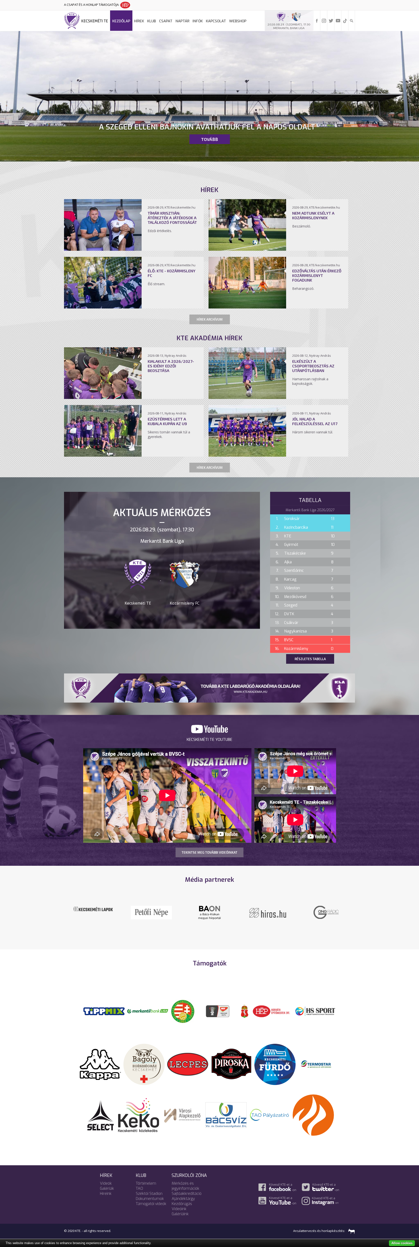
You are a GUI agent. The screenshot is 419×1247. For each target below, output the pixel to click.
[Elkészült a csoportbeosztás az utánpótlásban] (247, 397)
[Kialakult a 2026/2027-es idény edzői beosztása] (103, 397)
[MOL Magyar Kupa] (218, 1010)
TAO (139, 1188)
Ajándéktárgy (183, 1198)
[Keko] (138, 1114)
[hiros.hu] (209, 912)
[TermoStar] (318, 1064)
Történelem (146, 1183)
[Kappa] (100, 1064)
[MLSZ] (183, 1010)
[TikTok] (345, 20)
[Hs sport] (315, 1010)
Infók (198, 21)
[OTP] (147, 1010)
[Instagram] (324, 20)
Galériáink (180, 1213)
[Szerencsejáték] (104, 1010)
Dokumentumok (150, 1198)
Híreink (106, 1193)
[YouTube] (338, 20)
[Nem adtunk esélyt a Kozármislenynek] (247, 249)
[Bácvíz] (226, 1114)
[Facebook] (317, 20)
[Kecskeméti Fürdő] (275, 1064)
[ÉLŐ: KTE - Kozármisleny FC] (103, 307)
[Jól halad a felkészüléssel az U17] (247, 455)
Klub (151, 21)
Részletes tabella (310, 659)
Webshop (237, 21)
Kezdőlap (121, 21)
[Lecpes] (187, 1064)
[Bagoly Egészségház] (144, 1064)
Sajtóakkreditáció (186, 1193)
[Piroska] (231, 1064)
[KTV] (325, 915)
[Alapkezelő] (182, 1114)
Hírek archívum (210, 319)
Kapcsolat (216, 21)
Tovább (209, 139)
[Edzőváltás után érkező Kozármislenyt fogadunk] (247, 307)
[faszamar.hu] (350, 1231)
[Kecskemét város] (244, 1010)
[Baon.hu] (268, 912)
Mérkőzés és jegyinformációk (185, 1186)
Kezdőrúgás (182, 1203)
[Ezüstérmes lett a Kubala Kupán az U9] (103, 455)
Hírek (139, 21)
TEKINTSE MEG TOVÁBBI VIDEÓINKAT (209, 852)
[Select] (100, 1114)
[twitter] (331, 20)
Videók (106, 1183)
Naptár (182, 21)
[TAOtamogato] (269, 1114)
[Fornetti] (313, 1114)
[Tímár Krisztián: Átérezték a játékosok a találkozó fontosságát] (103, 249)
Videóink (179, 1208)
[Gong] (151, 912)
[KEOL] (93, 910)
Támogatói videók (151, 1203)
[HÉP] (271, 1010)
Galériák (107, 1188)
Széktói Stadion (149, 1193)
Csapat (165, 21)
